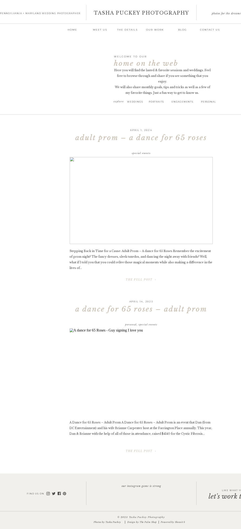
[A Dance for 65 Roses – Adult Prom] (141, 371)
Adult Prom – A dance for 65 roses (141, 137)
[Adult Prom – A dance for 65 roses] (141, 200)
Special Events (141, 153)
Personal (131, 324)
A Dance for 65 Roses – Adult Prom (141, 309)
